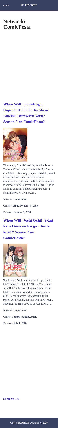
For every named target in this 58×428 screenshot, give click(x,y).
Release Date (28, 422)
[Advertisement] (29, 65)
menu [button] (6, 5)
